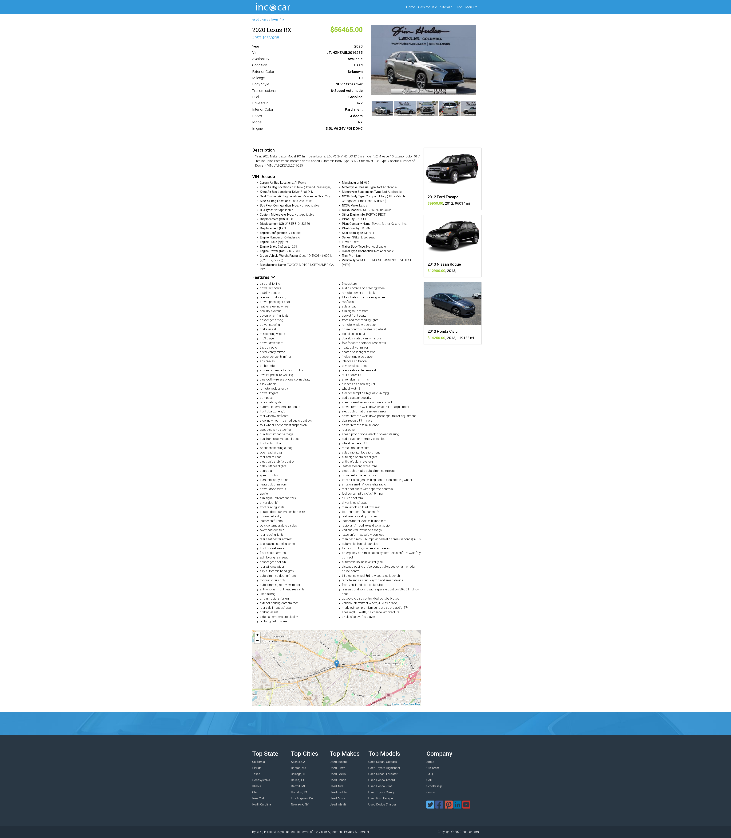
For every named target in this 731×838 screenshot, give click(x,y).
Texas (256, 774)
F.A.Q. (429, 774)
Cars (427, 7)
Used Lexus (338, 774)
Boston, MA (298, 768)
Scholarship (434, 786)
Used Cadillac (339, 792)
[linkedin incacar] (457, 807)
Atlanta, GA (298, 762)
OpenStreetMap (411, 704)
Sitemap (446, 7)
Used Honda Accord (381, 780)
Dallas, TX (297, 780)
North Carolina (261, 804)
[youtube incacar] (466, 807)
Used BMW (337, 768)
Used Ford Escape (380, 798)
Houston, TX (299, 792)
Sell (429, 780)
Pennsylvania (261, 780)
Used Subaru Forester (382, 774)
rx (283, 19)
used (255, 19)
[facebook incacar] (439, 807)
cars (265, 19)
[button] (336, 664)
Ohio (255, 792)
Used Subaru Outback (382, 762)
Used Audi (336, 786)
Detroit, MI (298, 786)
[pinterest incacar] (449, 807)
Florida (256, 768)
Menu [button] (469, 7)
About (430, 762)
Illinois (256, 786)
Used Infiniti (338, 804)
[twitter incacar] (430, 807)
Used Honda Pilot (380, 786)
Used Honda (338, 780)
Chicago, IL (298, 774)
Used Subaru (338, 762)
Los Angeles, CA (302, 798)
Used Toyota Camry (381, 792)
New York (258, 798)
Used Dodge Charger (382, 804)
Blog (459, 7)
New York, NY (300, 804)
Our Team (432, 768)
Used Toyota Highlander (384, 768)
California (258, 762)
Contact (431, 792)
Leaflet (395, 704)
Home (411, 7)
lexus (275, 19)
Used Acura (337, 798)
